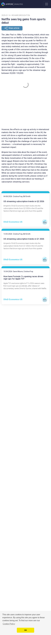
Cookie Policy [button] (9, 624)
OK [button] (25, 630)
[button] (11, 28)
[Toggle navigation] (46, 4)
